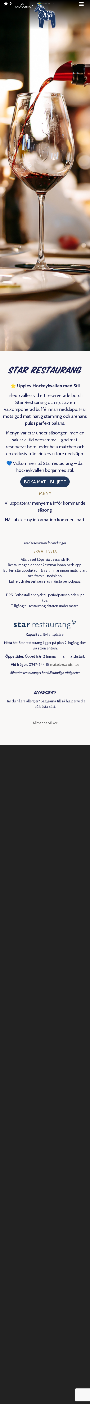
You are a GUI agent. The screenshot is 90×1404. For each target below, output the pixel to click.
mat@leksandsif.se (64, 664)
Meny (82, 4)
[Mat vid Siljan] (45, 21)
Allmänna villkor (45, 723)
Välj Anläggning (23, 5)
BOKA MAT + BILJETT (45, 482)
